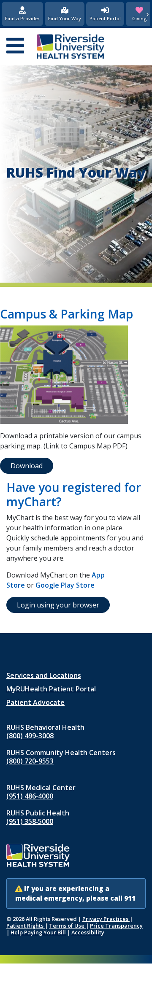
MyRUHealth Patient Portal (51, 689)
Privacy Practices (106, 919)
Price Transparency (116, 925)
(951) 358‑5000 (29, 821)
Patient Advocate (35, 702)
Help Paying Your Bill (38, 932)
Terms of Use (67, 925)
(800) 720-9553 (30, 761)
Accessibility (87, 932)
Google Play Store (65, 585)
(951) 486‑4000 (29, 796)
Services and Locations (43, 675)
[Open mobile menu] (15, 46)
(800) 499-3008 (30, 735)
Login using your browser (58, 605)
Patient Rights (25, 925)
